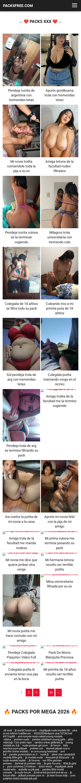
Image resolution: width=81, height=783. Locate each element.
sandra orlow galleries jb (48, 742)
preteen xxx (36, 748)
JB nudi (7, 730)
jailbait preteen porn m (31, 775)
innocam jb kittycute (57, 757)
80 (51, 692)
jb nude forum (23, 772)
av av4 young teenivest (44, 751)
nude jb (44, 754)
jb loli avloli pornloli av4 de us (50, 772)
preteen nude (21, 739)
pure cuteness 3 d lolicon (21, 766)
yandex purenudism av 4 (23, 754)
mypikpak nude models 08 (54, 730)
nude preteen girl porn (35, 745)
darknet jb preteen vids (28, 763)
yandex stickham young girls (48, 739)
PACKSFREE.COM (18, 5)
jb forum (55, 745)
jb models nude (34, 757)
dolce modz (45, 766)
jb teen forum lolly (57, 775)
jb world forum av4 (26, 730)
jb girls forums (52, 763)
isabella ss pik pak (28, 769)
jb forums (34, 760)
